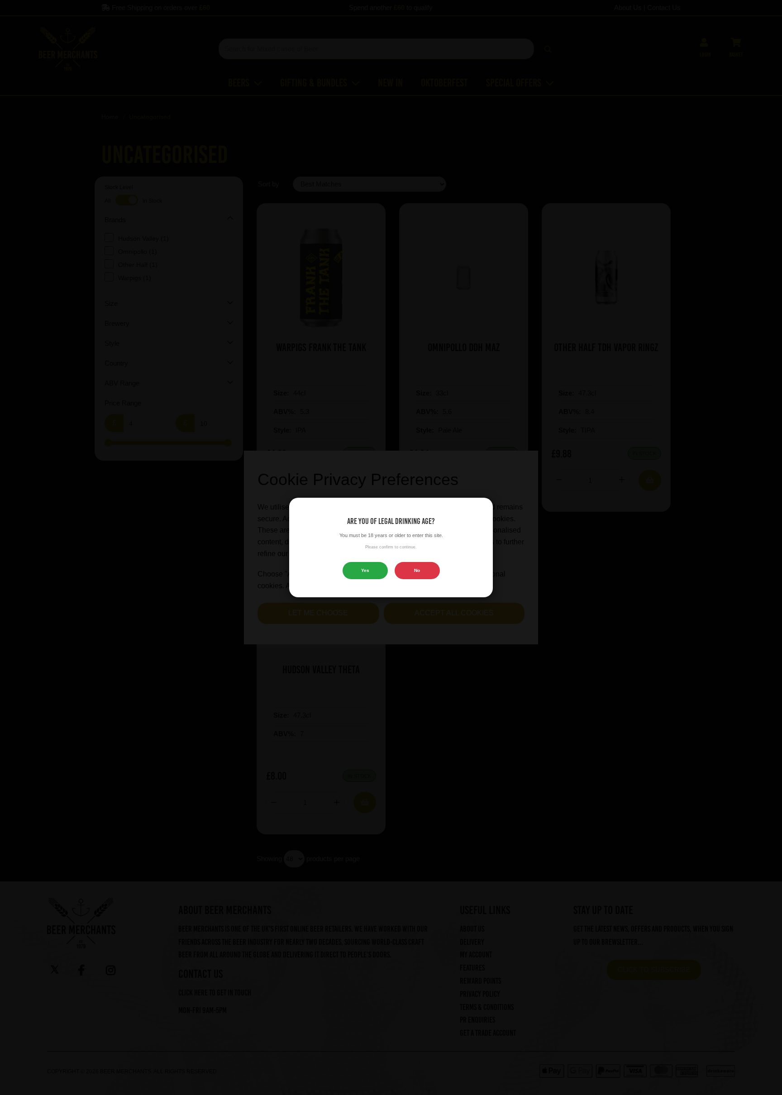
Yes (365, 570)
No (417, 570)
